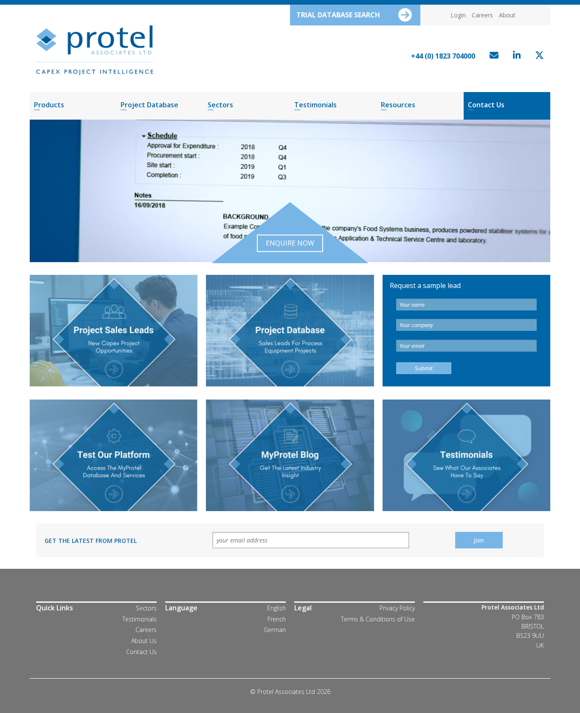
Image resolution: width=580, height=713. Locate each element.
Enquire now (290, 243)
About (507, 15)
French (276, 619)
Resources (398, 104)
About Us (144, 641)
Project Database (149, 104)
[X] (537, 56)
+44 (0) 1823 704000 (443, 56)
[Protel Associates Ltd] (94, 49)
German (275, 630)
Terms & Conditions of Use (378, 619)
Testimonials (315, 104)
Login (458, 15)
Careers (482, 15)
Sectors (220, 104)
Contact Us (486, 104)
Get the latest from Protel (91, 541)
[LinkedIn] (515, 56)
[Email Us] (491, 56)
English (276, 608)
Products (49, 104)
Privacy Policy (397, 608)
